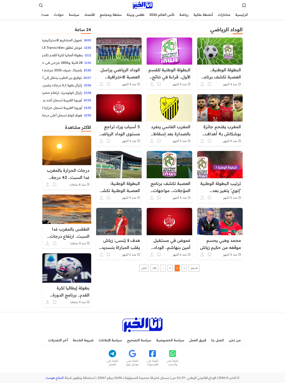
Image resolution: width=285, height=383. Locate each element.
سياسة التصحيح (139, 340)
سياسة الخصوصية (170, 340)
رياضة (184, 15)
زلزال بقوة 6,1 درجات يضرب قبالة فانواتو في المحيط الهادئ (62, 85)
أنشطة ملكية (203, 15)
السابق (194, 268)
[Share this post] (202, 84)
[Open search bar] (40, 5)
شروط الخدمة (83, 340)
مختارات (224, 15)
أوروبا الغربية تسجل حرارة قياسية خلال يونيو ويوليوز (62, 107)
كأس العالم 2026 (161, 15)
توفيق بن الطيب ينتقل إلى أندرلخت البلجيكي (62, 77)
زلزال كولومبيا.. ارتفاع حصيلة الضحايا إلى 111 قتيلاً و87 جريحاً (62, 92)
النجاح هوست (55, 378)
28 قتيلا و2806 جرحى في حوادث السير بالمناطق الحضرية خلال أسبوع (62, 62)
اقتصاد (89, 15)
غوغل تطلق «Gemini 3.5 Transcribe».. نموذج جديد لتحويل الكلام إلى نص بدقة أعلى (62, 47)
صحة (45, 15)
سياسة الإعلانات (110, 340)
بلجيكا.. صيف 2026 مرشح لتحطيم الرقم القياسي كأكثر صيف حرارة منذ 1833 (62, 70)
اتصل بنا (217, 340)
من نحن (235, 340)
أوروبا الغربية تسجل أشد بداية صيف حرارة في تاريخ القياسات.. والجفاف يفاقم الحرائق (62, 100)
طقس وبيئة (135, 15)
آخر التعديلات (58, 340)
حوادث (59, 15)
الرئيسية (241, 15)
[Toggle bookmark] (209, 84)
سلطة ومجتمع (111, 15)
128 (154, 268)
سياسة (74, 15)
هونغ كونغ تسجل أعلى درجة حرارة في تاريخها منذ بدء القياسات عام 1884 (62, 115)
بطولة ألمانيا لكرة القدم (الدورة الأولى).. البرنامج (62, 55)
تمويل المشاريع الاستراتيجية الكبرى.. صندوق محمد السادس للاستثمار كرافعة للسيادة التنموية (62, 40)
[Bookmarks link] (244, 5)
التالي (144, 268)
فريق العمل (197, 340)
